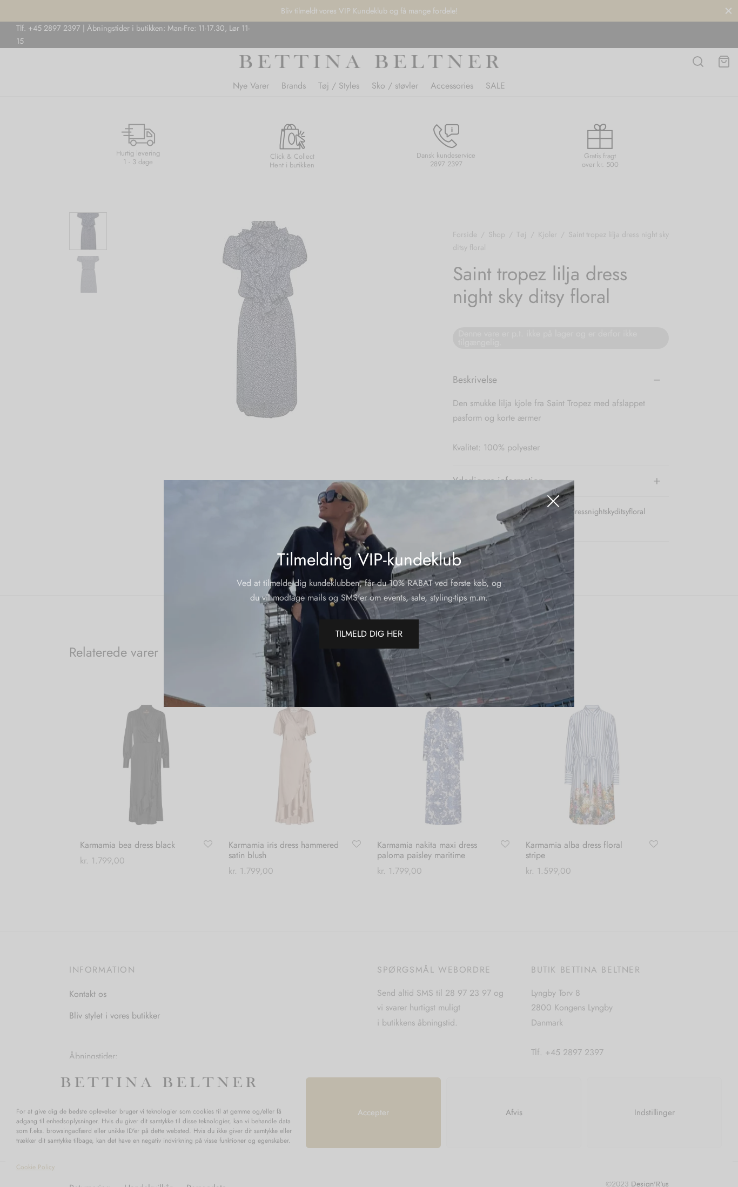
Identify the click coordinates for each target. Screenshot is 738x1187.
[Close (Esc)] (553, 501)
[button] (369, 634)
